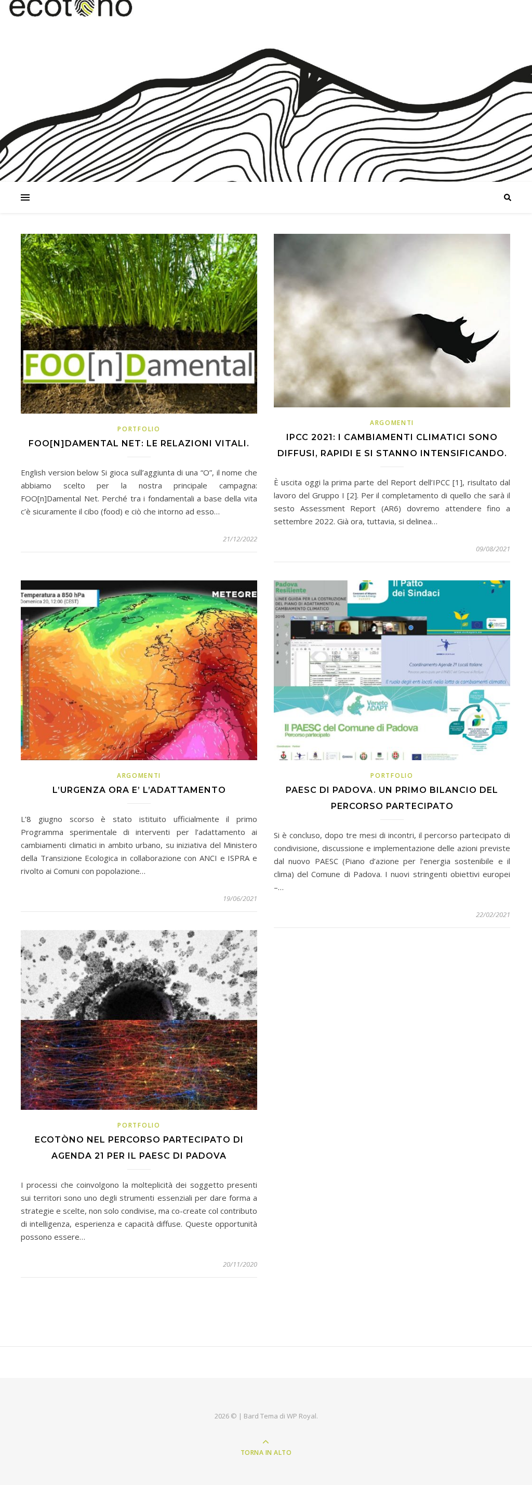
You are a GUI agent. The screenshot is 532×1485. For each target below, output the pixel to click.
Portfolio (138, 429)
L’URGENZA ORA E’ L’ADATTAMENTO (139, 790)
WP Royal (301, 1416)
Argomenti (392, 422)
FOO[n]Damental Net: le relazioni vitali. (139, 443)
